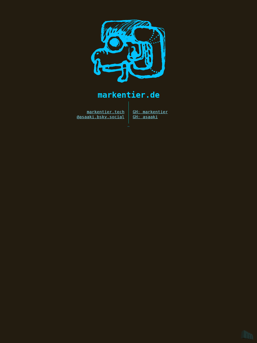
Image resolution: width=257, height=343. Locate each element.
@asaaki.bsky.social (100, 117)
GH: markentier (150, 111)
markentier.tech (105, 111)
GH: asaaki (145, 117)
